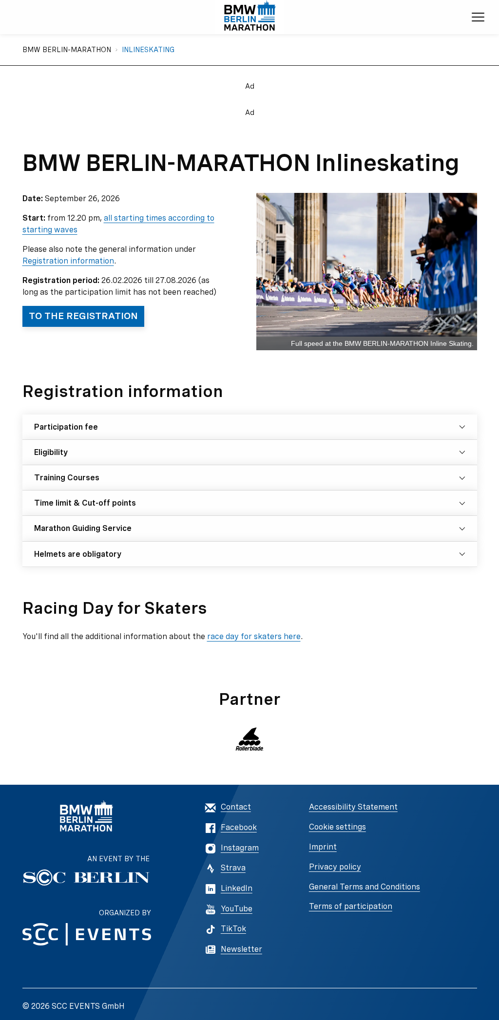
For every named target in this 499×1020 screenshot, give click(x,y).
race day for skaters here (254, 636)
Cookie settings (337, 826)
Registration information (68, 260)
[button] (249, 739)
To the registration (83, 315)
